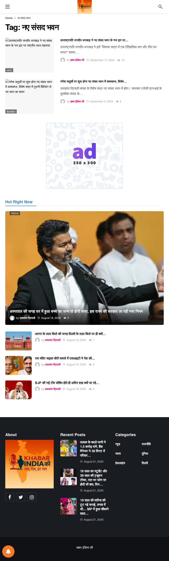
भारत (9, 70)
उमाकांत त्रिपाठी (53, 340)
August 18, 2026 (76, 340)
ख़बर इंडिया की (77, 60)
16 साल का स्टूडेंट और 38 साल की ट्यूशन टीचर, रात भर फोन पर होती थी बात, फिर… (93, 478)
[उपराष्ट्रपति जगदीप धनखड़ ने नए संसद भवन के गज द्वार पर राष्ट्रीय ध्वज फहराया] (29, 55)
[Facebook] (9, 497)
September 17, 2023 (102, 60)
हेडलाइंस (11, 111)
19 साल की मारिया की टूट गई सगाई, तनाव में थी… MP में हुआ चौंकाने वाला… (94, 507)
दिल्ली (145, 463)
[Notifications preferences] (8, 551)
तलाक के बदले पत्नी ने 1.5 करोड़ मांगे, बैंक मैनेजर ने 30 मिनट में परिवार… (93, 449)
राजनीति (146, 444)
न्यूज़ (117, 444)
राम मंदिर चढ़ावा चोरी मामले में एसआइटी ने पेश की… (65, 358)
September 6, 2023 (101, 101)
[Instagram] (31, 497)
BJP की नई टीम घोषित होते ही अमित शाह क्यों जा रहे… (67, 382)
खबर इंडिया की (84, 547)
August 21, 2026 (93, 461)
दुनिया (145, 453)
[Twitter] (20, 497)
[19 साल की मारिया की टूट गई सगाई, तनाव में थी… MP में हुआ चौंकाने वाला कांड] (68, 506)
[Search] (160, 6)
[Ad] (84, 156)
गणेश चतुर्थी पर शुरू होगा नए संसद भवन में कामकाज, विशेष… (93, 81)
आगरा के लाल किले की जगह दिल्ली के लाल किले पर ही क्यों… (70, 333)
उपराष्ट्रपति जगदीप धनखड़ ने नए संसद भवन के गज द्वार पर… (94, 40)
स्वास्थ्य (14, 213)
